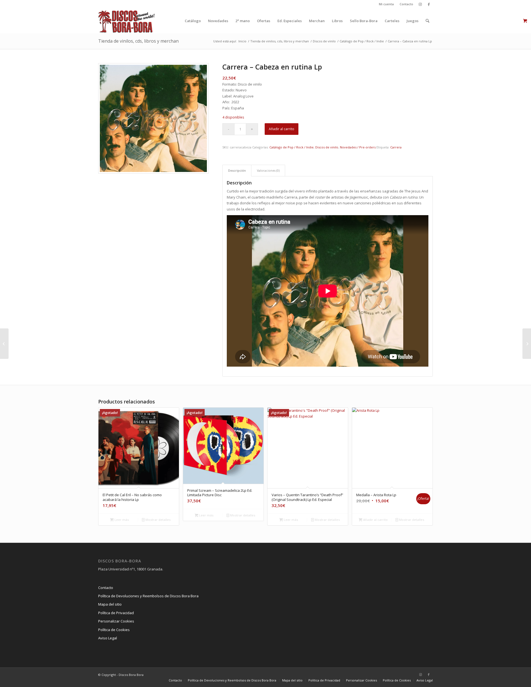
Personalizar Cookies (116, 621)
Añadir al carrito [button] (375, 520)
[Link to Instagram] (420, 4)
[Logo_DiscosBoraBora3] (126, 20)
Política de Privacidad (116, 612)
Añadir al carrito (281, 129)
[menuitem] (386, 4)
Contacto (406, 4)
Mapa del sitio (110, 604)
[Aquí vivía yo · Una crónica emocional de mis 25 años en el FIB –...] (526, 343)
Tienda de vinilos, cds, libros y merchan (138, 41)
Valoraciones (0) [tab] (268, 170)
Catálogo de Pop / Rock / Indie (291, 147)
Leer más (121, 520)
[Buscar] (427, 20)
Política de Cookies (114, 629)
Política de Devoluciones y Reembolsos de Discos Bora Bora (148, 595)
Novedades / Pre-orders (358, 147)
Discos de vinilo (326, 147)
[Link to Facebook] (429, 4)
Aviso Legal (107, 637)
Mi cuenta (386, 4)
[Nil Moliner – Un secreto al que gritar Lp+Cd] (4, 343)
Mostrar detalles (158, 520)
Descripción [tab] (237, 170)
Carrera (396, 147)
